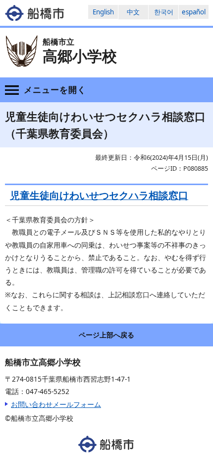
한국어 (163, 11)
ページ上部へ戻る (106, 334)
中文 (133, 11)
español (194, 11)
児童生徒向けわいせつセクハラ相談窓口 (99, 195)
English (103, 11)
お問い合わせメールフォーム (56, 404)
